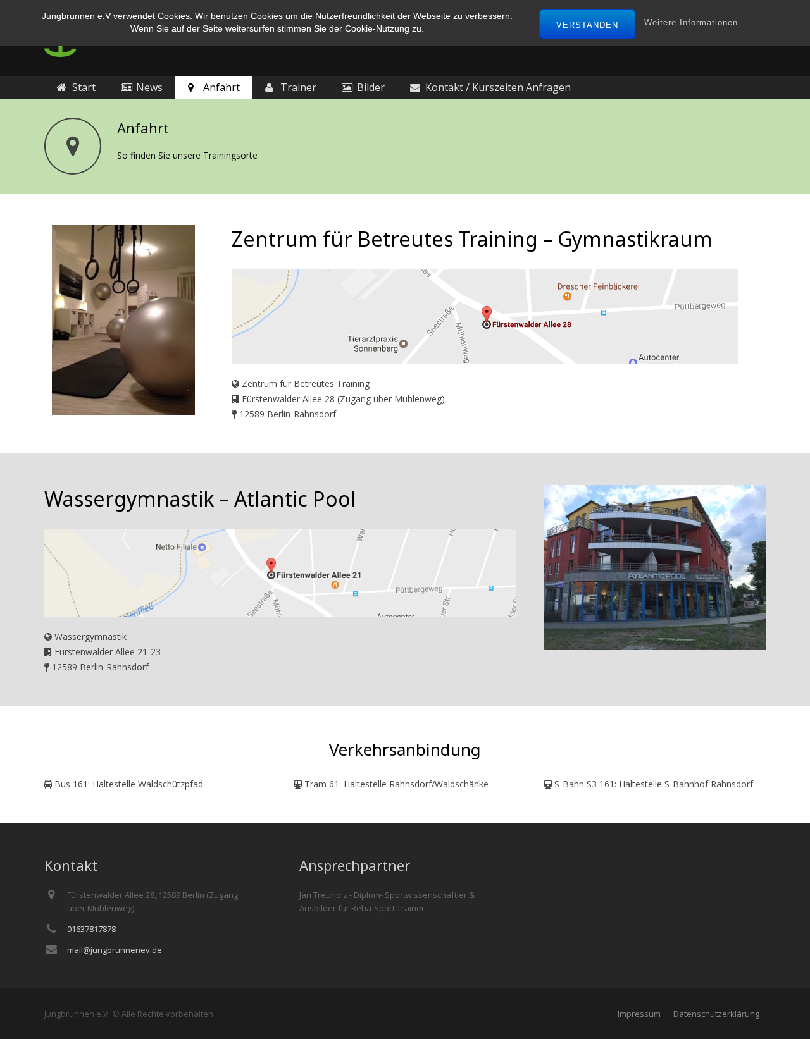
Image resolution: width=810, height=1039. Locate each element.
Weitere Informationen (691, 22)
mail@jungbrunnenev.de (114, 950)
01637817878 (91, 929)
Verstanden (587, 25)
